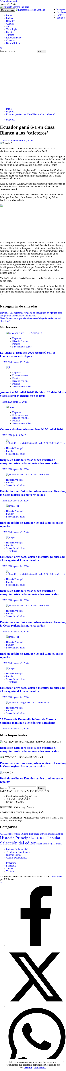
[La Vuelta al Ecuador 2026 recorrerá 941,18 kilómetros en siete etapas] (24, 333)
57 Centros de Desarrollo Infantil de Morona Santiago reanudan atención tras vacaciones (28, 721)
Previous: (31, 314)
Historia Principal (20, 341)
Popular (16, 344)
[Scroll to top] (1, 882)
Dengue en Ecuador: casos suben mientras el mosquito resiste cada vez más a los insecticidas (29, 461)
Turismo (10, 35)
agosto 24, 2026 (21, 566)
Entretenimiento (13, 37)
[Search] (1, 48)
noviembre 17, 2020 (23, 140)
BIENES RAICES (14, 834)
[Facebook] (36, 945)
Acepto (28, 1067)
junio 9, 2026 (19, 435)
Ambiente (3, 834)
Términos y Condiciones (18, 852)
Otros (34, 839)
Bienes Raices (13, 43)
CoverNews (56, 876)
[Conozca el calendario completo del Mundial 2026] (10, 407)
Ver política (40, 1067)
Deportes (10, 21)
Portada (10, 15)
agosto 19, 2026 (21, 362)
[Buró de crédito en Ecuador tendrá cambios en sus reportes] (12, 506)
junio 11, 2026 (20, 401)
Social (9, 26)
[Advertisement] (33, 80)
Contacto (10, 40)
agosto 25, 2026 (21, 532)
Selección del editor (21, 346)
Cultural (10, 23)
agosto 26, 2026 (21, 469)
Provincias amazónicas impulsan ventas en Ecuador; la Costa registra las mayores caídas (33, 493)
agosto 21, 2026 (21, 728)
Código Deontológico (16, 857)
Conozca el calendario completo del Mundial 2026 (31, 429)
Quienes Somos (13, 855)
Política (9, 18)
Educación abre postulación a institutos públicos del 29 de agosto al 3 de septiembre (32, 558)
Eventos (10, 32)
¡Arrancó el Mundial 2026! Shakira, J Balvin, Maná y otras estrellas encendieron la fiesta (33, 394)
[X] (36, 1006)
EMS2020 (7, 140)
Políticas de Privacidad (17, 849)
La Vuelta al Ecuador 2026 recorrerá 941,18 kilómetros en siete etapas (28, 354)
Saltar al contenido (9, 1)
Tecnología (11, 29)
